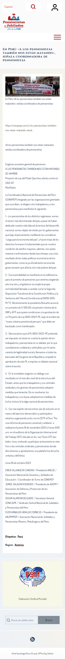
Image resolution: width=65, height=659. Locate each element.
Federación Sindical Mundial (32, 598)
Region (9, 544)
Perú (20, 536)
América (19, 544)
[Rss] (32, 639)
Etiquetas (10, 536)
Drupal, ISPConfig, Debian (42, 653)
